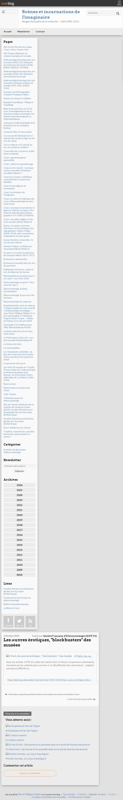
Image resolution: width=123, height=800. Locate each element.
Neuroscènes (10, 384)
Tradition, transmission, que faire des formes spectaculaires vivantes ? (19, 434)
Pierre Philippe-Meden (29, 794)
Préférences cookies (79, 797)
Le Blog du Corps (12, 608)
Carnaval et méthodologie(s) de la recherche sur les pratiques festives (19, 125)
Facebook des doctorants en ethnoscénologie (17, 599)
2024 (19, 495)
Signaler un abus (97, 794)
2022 (19, 505)
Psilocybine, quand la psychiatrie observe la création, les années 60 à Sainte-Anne (43, 694)
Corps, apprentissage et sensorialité (15, 158)
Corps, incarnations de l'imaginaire (14, 193)
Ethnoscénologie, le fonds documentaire (15, 290)
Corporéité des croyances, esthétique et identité (19, 152)
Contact (40, 31)
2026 (19, 485)
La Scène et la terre (12, 344)
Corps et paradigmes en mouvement (15, 187)
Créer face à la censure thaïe (79, 699)
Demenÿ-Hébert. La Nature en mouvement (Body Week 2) (18, 247)
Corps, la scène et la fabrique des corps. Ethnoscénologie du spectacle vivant (19, 201)
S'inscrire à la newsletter (17, 713)
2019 (19, 519)
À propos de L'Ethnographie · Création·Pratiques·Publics (17, 93)
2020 (19, 515)
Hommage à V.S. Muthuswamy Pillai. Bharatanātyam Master (18, 326)
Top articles (69, 794)
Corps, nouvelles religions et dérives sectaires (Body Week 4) (18, 220)
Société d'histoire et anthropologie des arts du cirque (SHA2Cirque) (19, 421)
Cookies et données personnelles (49, 797)
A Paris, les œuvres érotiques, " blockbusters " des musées (84, 656)
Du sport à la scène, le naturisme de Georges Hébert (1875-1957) (19, 254)
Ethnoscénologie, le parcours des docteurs (19, 296)
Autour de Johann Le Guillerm (17, 98)
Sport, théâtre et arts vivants (17, 427)
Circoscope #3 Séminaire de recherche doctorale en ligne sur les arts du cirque (19, 138)
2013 (19, 549)
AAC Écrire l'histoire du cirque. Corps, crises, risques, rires (18, 48)
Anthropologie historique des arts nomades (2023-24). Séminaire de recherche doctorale (19, 74)
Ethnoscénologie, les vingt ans (17, 301)
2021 (19, 510)
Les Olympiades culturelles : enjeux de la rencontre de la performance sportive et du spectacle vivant (19, 355)
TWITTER (19, 626)
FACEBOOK (8, 626)
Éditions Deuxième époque (16, 604)
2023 (19, 500)
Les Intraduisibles (12, 348)
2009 (19, 569)
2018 (19, 524)
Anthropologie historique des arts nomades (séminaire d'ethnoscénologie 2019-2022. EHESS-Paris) (19, 84)
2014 (19, 544)
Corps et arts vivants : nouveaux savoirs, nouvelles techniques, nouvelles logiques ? (19, 170)
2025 (19, 490)
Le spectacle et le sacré (14, 363)
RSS (30, 626)
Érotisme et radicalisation (15, 259)
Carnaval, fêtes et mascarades (18, 132)
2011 (19, 559)
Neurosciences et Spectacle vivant (17, 389)
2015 (19, 539)
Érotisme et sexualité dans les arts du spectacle (19, 264)
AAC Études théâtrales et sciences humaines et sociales (17, 54)
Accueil (7, 31)
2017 (19, 529)
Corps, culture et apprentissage (18, 164)
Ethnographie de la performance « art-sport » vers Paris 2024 (19, 277)
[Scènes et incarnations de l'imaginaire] (10, 18)
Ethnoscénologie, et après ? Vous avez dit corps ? (19, 283)
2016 (19, 534)
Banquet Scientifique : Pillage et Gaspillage (18, 103)
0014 (19, 574)
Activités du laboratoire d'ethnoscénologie (15, 451)
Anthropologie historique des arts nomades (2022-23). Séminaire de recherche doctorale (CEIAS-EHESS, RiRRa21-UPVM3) (19, 64)
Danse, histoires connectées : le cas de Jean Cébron (18, 241)
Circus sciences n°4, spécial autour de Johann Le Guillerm (18, 146)
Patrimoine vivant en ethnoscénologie (13, 399)
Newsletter (23, 31)
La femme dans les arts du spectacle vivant (18, 332)
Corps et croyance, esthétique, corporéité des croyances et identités (18, 179)
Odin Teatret (10, 394)
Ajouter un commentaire (30, 773)
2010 (19, 564)
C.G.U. (112, 794)
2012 (19, 554)
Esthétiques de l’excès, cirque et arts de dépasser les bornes (18, 270)
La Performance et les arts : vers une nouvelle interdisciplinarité (18, 338)
